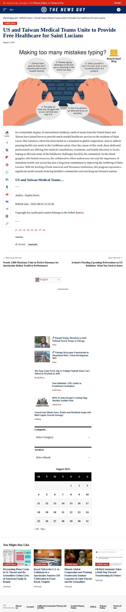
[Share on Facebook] (7, 142)
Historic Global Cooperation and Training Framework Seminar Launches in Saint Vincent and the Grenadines (78, 575)
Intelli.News (56, 390)
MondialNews (40, 377)
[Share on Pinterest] (7, 164)
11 (38, 503)
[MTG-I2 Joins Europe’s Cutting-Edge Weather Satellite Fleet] (42, 402)
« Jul (37, 529)
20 (54, 512)
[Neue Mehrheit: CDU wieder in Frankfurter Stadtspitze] (42, 388)
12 (46, 503)
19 (46, 512)
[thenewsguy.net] (63, 9)
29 (71, 521)
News (54, 345)
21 (63, 512)
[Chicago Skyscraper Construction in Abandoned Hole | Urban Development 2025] (42, 356)
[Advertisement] (63, 310)
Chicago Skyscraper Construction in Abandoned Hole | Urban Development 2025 (70, 355)
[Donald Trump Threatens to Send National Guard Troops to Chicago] (42, 342)
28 (63, 521)
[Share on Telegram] (7, 209)
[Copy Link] (7, 223)
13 (54, 503)
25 (38, 521)
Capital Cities (56, 404)
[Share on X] (7, 150)
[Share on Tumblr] (7, 186)
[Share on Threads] (7, 216)
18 (38, 512)
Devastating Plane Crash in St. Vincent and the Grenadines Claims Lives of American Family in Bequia (16, 575)
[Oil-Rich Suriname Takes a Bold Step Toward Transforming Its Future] (109, 557)
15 (71, 503)
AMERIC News (10, 23)
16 (79, 503)
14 (63, 503)
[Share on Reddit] (7, 194)
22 (71, 512)
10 (87, 494)
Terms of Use (57, 3)
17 (87, 503)
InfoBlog (38, 419)
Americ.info (32, 244)
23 (79, 512)
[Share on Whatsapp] (7, 172)
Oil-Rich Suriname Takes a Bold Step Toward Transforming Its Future (108, 572)
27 (54, 521)
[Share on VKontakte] (7, 201)
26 (46, 521)
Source (79, 212)
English (43, 279)
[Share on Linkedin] (7, 179)
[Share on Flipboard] (7, 157)
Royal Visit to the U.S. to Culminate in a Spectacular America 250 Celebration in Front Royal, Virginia (47, 575)
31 (87, 521)
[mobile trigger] (5, 10)
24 (87, 512)
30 (79, 521)
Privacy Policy (40, 3)
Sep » (43, 529)
